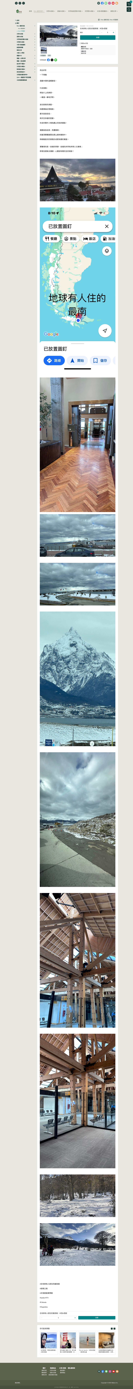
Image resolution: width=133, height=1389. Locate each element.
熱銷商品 (53, 1368)
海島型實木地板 (52, 1374)
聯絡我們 (44, 1372)
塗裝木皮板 (53, 1372)
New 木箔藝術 (21, 31)
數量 (81, 32)
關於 (44, 1368)
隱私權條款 (71, 1368)
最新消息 (44, 1370)
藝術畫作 (62, 1370)
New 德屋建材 (21, 28)
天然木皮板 (53, 1370)
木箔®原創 (62, 1368)
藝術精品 (62, 1372)
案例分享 (44, 1374)
